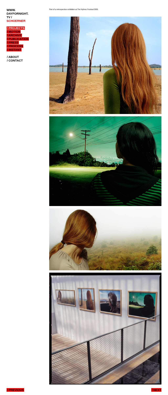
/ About (13, 57)
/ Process (15, 46)
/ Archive (14, 35)
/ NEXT (156, 390)
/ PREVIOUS (15, 390)
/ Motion (13, 31)
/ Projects (15, 28)
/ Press (13, 42)
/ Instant (14, 49)
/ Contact (15, 60)
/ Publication (18, 39)
